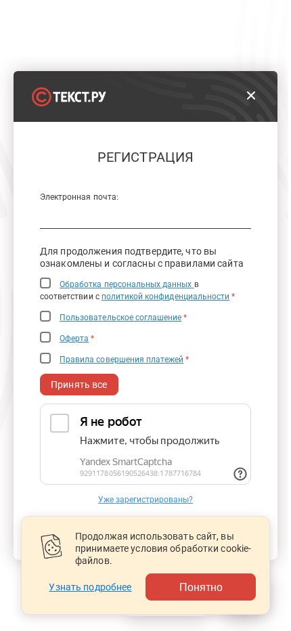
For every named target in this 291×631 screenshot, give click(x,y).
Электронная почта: (79, 197)
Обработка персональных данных (127, 284)
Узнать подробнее (90, 587)
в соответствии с (137, 290)
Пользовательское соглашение (120, 317)
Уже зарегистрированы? (145, 499)
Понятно (201, 586)
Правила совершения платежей (121, 359)
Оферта (74, 338)
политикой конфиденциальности (165, 296)
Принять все (79, 384)
